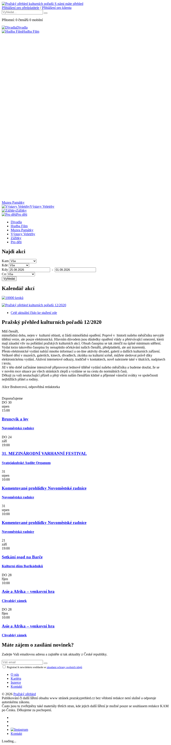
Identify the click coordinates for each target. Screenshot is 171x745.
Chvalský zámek (14, 601)
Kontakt (16, 686)
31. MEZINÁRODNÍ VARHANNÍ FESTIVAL (44, 453)
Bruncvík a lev (15, 419)
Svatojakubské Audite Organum (26, 463)
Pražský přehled (24, 694)
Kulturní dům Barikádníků (22, 566)
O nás (15, 674)
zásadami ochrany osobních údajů (64, 667)
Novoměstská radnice (18, 428)
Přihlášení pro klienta (56, 8)
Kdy (5, 269)
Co (4, 274)
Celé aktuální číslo (34, 313)
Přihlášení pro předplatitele (20, 8)
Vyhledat (9, 278)
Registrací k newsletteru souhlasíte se (44, 667)
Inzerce (16, 682)
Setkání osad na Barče (22, 557)
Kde (5, 265)
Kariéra (16, 678)
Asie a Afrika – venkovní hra (28, 591)
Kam (5, 261)
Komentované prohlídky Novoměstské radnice (44, 488)
